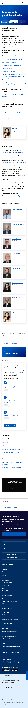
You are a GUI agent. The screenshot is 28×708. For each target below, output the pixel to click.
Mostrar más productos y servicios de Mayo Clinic (13, 467)
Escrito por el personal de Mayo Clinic (10, 330)
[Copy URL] (23, 485)
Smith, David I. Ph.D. (16, 297)
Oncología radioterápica (8, 71)
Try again (14, 488)
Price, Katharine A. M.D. (17, 282)
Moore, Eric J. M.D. (16, 238)
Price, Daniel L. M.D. (16, 268)
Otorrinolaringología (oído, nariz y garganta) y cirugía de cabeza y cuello (14, 83)
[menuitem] (4, 22)
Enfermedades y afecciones (9, 7)
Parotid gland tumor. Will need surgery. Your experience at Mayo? (13, 401)
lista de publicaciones (15, 183)
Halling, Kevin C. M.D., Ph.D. (18, 224)
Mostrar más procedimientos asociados (10, 452)
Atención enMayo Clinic (22, 21)
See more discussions (10, 425)
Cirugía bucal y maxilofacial (9, 62)
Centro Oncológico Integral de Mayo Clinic (14, 162)
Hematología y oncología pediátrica (11, 65)
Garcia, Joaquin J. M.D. (17, 209)
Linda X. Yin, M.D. (16, 128)
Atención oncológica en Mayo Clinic (11, 55)
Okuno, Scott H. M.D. (17, 253)
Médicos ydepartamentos (13, 21)
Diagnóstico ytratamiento (5, 21)
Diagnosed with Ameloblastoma (11, 415)
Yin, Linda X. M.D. (16, 312)
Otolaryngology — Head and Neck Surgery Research (13, 95)
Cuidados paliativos (6, 446)
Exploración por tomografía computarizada (11, 449)
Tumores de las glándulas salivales (10, 507)
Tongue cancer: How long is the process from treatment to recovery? (14, 386)
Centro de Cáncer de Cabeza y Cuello (12, 59)
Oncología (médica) (7, 68)
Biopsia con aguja (5, 442)
